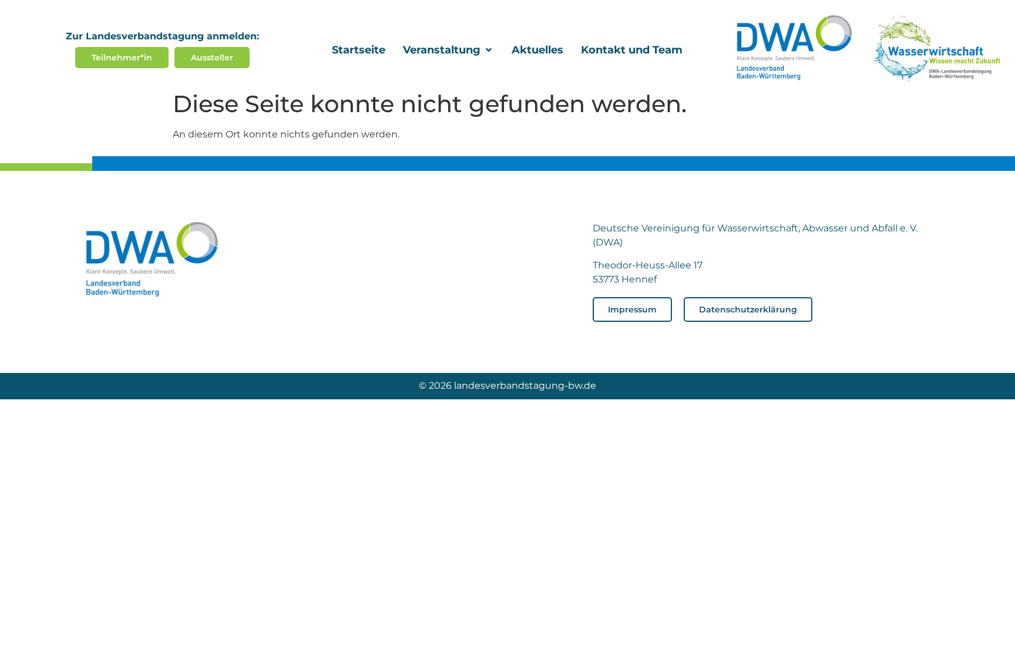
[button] (448, 50)
